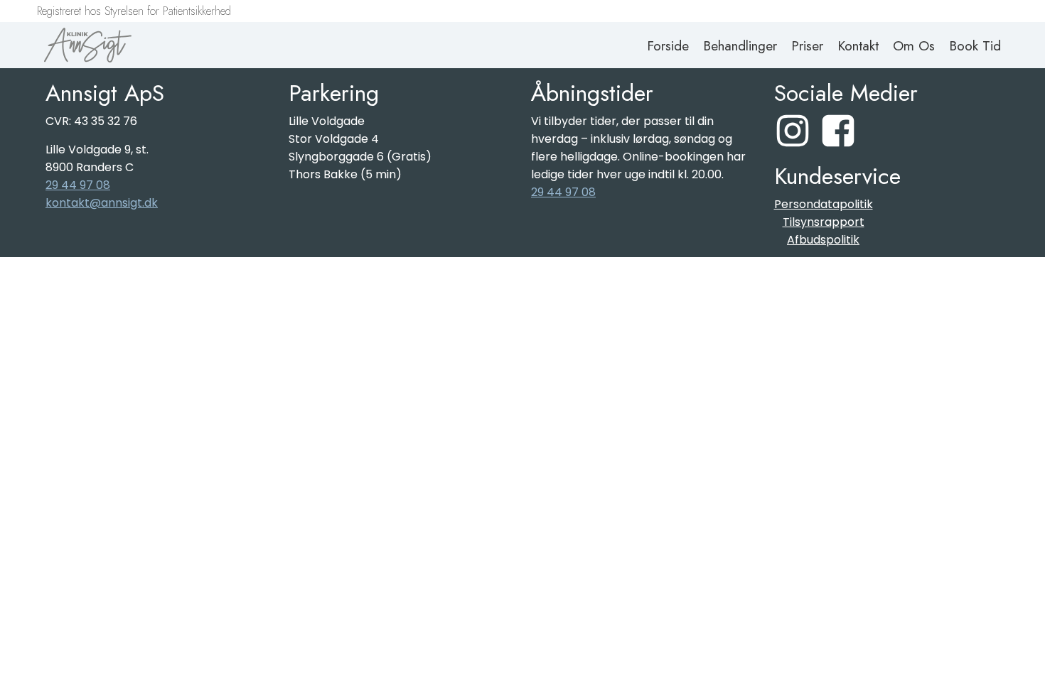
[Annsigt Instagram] (792, 130)
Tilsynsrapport (823, 222)
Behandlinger (740, 45)
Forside (668, 45)
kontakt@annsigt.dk (101, 203)
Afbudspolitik (823, 240)
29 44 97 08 (77, 185)
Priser (807, 45)
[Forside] (88, 45)
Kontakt (858, 45)
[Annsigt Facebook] (838, 130)
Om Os (914, 45)
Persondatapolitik (823, 204)
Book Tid (975, 45)
